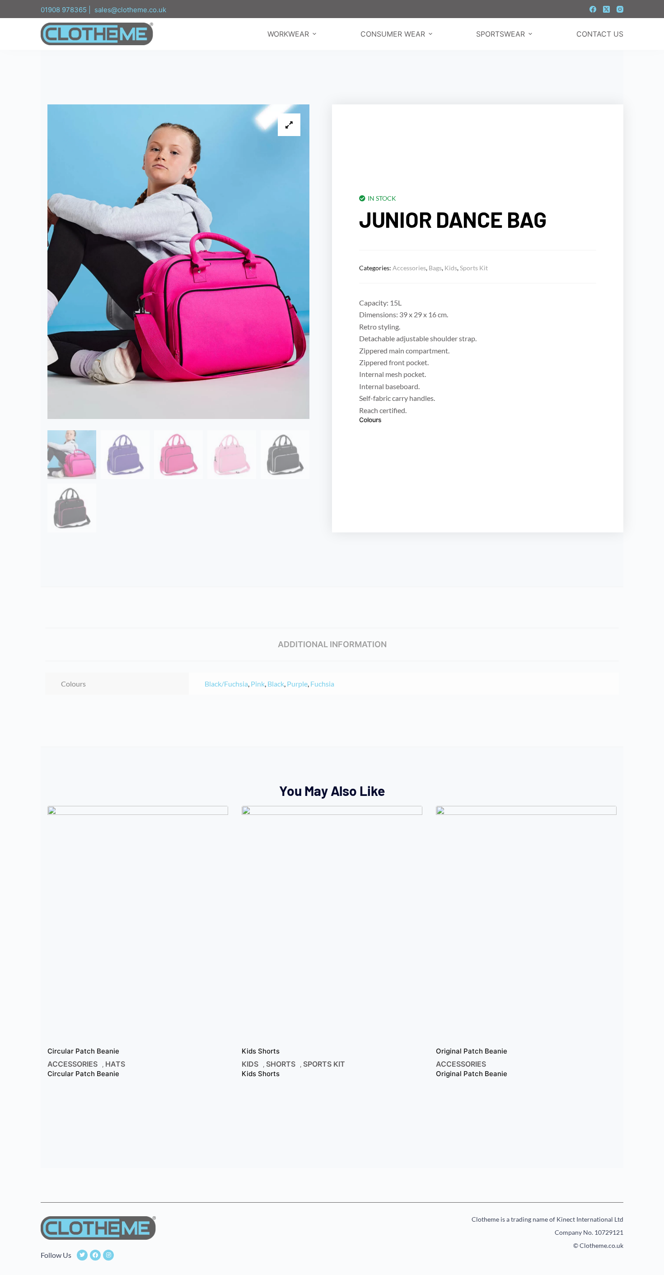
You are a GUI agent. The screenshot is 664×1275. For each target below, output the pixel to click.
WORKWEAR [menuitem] (288, 33)
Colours (370, 419)
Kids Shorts (261, 1051)
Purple (297, 683)
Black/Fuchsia (226, 683)
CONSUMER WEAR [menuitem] (392, 33)
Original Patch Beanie (471, 1051)
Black (275, 683)
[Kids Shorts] (332, 926)
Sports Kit (474, 268)
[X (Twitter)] (606, 9)
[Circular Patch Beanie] (137, 926)
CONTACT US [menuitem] (599, 33)
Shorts (280, 1063)
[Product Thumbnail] (289, 124)
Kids (450, 268)
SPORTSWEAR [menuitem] (500, 33)
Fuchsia (322, 683)
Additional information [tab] (332, 644)
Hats (115, 1063)
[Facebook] (592, 9)
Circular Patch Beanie (83, 1051)
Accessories (409, 268)
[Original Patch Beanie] (526, 926)
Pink (258, 683)
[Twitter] (82, 1255)
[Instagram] (620, 9)
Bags (435, 268)
